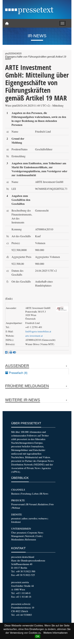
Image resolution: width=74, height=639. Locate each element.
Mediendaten (17, 539)
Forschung (26, 493)
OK (37, 636)
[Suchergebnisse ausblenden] (14, 352)
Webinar (16, 507)
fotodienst (16, 522)
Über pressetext (18, 532)
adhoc (25, 518)
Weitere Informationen (55, 632)
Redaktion (43, 504)
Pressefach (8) (18, 373)
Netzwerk (29, 536)
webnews (42, 518)
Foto (51, 504)
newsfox (33, 518)
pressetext (16, 518)
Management (17, 536)
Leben (35, 493)
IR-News (44, 493)
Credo (39, 536)
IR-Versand (31, 504)
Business (15, 493)
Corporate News (35, 532)
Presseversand (18, 504)
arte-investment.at (34, 335)
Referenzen (30, 539)
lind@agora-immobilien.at (38, 331)
